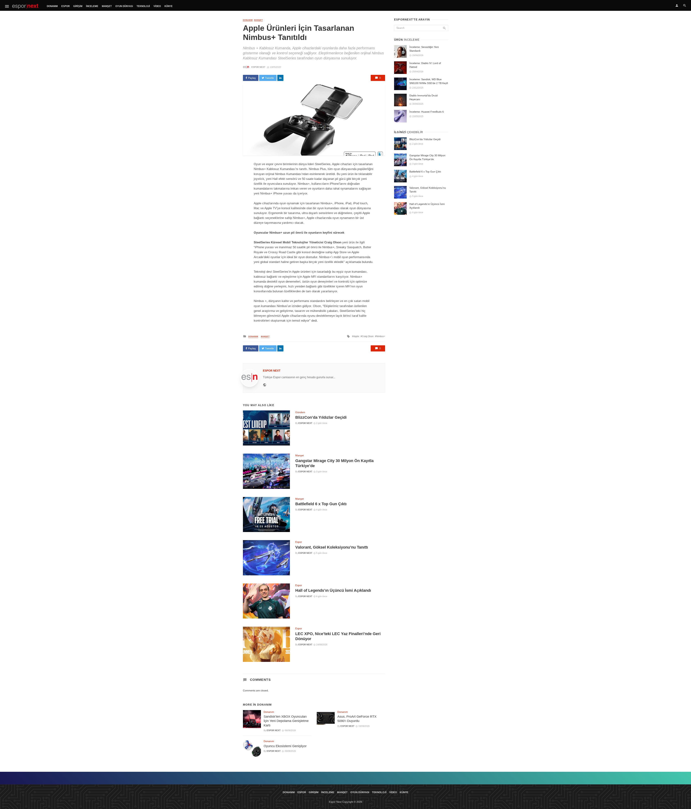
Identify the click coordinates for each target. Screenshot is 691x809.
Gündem (300, 412)
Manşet (107, 6)
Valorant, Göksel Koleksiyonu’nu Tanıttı (331, 547)
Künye (168, 6)
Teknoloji (143, 6)
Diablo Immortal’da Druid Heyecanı (423, 97)
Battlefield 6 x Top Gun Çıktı (321, 504)
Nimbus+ (380, 336)
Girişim (77, 6)
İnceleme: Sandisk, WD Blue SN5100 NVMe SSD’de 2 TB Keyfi (428, 81)
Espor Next (258, 67)
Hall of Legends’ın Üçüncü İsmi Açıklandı (333, 590)
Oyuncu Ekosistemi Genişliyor (285, 746)
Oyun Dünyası (124, 6)
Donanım (52, 6)
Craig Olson (368, 336)
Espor (65, 6)
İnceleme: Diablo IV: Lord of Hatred (425, 65)
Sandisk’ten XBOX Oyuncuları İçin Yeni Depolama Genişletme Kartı (286, 721)
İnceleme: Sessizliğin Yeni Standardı (424, 49)
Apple (356, 336)
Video (157, 6)
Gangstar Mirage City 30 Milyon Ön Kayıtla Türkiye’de (334, 463)
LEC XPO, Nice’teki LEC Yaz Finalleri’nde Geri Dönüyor (338, 636)
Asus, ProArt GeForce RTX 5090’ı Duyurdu (356, 719)
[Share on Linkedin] (280, 78)
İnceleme (92, 6)
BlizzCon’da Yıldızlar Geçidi (321, 417)
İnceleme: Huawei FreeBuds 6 (426, 111)
